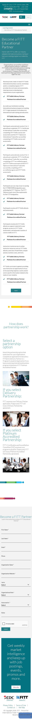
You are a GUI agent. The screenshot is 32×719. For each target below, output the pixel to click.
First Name (5, 530)
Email (3, 547)
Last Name (4, 538)
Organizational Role (7, 592)
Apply (16, 290)
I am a (3, 582)
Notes (3, 613)
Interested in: (5, 602)
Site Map (22, 707)
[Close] (31, 717)
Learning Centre (8, 28)
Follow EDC (10, 700)
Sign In (28, 17)
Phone (3, 556)
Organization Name (7, 565)
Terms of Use (21, 705)
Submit (6, 629)
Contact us (11, 707)
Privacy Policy (8, 705)
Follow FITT (22, 700)
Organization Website (8, 573)
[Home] (9, 17)
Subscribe (16, 687)
